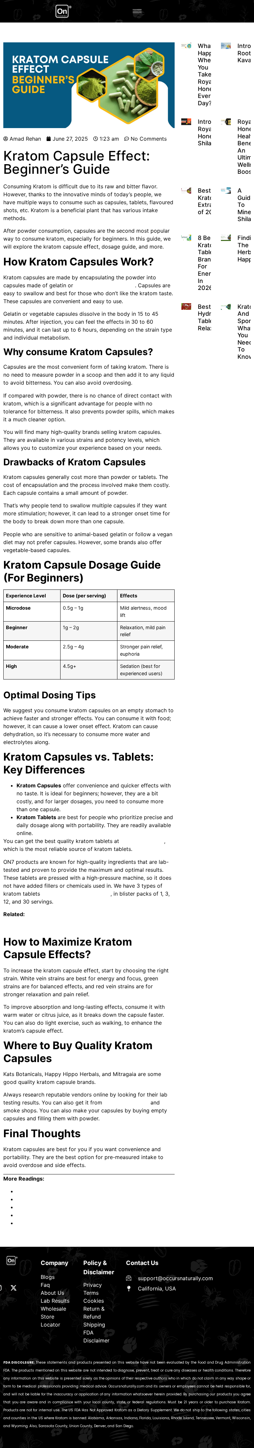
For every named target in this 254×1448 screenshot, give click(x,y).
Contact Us (142, 1262)
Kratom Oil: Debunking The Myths (59, 1199)
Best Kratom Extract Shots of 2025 (61, 1207)
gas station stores (126, 1102)
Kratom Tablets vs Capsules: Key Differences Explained (72, 926)
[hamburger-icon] (137, 11)
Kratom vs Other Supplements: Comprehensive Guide (83, 1215)
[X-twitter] (13, 1287)
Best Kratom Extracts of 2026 (210, 201)
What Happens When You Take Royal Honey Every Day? (210, 74)
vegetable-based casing (105, 285)
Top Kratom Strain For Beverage (57, 1223)
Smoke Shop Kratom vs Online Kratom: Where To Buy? (85, 1191)
